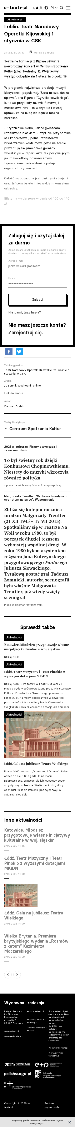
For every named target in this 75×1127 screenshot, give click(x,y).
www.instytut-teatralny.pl (56, 1054)
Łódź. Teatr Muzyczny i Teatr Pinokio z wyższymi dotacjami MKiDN (34, 863)
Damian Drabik (14, 406)
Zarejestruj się (25, 332)
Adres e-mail (16, 260)
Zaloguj (37, 300)
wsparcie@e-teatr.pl (58, 1047)
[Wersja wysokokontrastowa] (46, 8)
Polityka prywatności (52, 1105)
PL (52, 8)
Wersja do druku (44, 52)
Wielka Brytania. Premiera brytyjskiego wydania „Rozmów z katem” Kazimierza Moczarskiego (36, 944)
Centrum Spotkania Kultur (35, 428)
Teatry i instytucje (14, 422)
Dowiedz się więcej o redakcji (36, 1029)
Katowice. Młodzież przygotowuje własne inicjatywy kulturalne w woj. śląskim (37, 835)
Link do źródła (13, 393)
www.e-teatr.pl (11, 1031)
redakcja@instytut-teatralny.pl (36, 1021)
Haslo (11, 278)
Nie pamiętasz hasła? (24, 312)
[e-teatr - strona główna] (15, 8)
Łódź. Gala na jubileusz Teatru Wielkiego (33, 915)
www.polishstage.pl (14, 1036)
